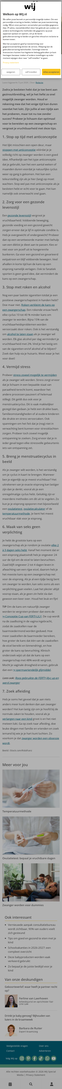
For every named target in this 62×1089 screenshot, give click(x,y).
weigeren (11, 72)
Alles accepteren (51, 72)
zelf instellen (31, 72)
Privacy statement (11, 62)
